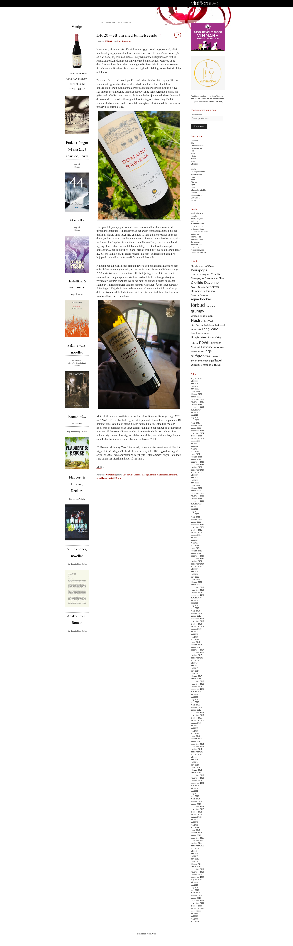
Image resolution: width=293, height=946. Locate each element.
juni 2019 (194, 603)
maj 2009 (194, 919)
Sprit (193, 187)
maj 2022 (194, 512)
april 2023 (195, 483)
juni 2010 (194, 885)
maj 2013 (194, 793)
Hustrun (198, 320)
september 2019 (197, 595)
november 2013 (197, 778)
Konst (193, 159)
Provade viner (196, 174)
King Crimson (197, 325)
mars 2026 (195, 391)
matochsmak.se (197, 224)
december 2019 (197, 587)
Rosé (193, 179)
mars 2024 (195, 454)
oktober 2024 (196, 436)
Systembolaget (206, 360)
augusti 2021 (196, 535)
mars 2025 (195, 423)
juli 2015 (194, 726)
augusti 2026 (196, 378)
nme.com (195, 247)
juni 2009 (194, 916)
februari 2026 (196, 394)
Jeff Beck (209, 321)
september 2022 (197, 501)
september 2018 (197, 626)
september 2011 (197, 846)
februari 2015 (196, 739)
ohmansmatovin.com (199, 232)
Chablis (215, 274)
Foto (193, 153)
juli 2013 (194, 788)
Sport (193, 185)
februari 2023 (196, 488)
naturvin (194, 343)
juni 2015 (194, 728)
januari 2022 (196, 522)
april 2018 (195, 639)
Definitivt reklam (197, 146)
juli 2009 (194, 914)
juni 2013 (194, 791)
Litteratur (194, 164)
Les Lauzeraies (200, 333)
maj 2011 (194, 856)
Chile (221, 278)
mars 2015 (195, 736)
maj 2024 (194, 449)
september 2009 (197, 908)
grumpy (197, 311)
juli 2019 (194, 600)
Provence (207, 347)
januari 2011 (196, 867)
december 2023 (197, 462)
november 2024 (197, 433)
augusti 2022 (196, 504)
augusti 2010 (196, 880)
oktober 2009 (196, 906)
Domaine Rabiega (141, 474)
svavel (216, 356)
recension (218, 347)
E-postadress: (197, 114)
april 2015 (195, 733)
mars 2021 (195, 548)
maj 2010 (194, 887)
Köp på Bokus (77, 294)
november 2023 (197, 465)
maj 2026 (194, 386)
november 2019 (197, 590)
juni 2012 (194, 822)
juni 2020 (194, 572)
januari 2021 (196, 553)
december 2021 (197, 525)
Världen (194, 193)
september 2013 (197, 783)
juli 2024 (194, 444)
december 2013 (197, 775)
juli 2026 (194, 381)
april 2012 (195, 827)
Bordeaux (209, 266)
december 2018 (197, 619)
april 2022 (195, 514)
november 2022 (197, 496)
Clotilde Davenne (205, 282)
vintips (216, 364)
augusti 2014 (196, 754)
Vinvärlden (111, 474)
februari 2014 (196, 770)
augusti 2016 (196, 692)
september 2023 (197, 470)
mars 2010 (195, 893)
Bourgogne (199, 270)
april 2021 (195, 545)
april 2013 (195, 796)
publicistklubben (197, 226)
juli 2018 (194, 632)
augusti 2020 (196, 566)
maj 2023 (194, 480)
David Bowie (198, 287)
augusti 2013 (196, 786)
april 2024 (195, 452)
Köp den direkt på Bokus (77, 432)
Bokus (77, 167)
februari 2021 (196, 551)
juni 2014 (194, 760)
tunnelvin (173, 474)
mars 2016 (195, 705)
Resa (193, 177)
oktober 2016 (196, 686)
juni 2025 (194, 415)
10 (178, 34)
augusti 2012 (196, 817)
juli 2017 (194, 663)
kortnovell (220, 325)
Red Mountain (197, 351)
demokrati (212, 287)
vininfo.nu (195, 234)
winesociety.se (197, 245)
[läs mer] (219, 101)
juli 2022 (194, 506)
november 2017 (197, 653)
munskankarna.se (198, 252)
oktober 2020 (196, 561)
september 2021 (197, 532)
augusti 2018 (196, 629)
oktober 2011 (196, 843)
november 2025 (197, 402)
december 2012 (197, 807)
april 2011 (195, 859)
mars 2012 (195, 830)
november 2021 (197, 527)
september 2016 (197, 689)
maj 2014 (194, 762)
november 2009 (197, 903)
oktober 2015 (196, 718)
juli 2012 (194, 820)
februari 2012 (196, 833)
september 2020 (197, 564)
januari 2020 (196, 585)
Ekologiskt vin (196, 148)
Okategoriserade (198, 172)
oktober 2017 (196, 655)
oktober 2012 (196, 812)
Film (192, 151)
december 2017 (197, 650)
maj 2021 (194, 543)
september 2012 (197, 814)
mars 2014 (195, 767)
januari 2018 (196, 647)
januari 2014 (196, 773)
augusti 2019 (196, 598)
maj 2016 (194, 700)
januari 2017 (196, 679)
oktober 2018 (196, 624)
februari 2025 (196, 425)
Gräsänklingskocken (202, 315)
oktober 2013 (196, 780)
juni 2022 (194, 509)
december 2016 (197, 681)
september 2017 (197, 658)
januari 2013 (196, 804)
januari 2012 (196, 835)
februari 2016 (196, 707)
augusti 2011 (196, 848)
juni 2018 (194, 634)
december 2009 (197, 901)
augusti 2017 (196, 660)
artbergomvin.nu (197, 229)
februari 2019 (196, 613)
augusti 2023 (196, 472)
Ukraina (195, 364)
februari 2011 (196, 864)
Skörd (208, 356)
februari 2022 (196, 519)
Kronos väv (196, 329)
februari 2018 (196, 645)
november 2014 (197, 747)
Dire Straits (128, 474)
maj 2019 (194, 606)
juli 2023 (194, 475)
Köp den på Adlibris (77, 499)
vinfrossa (206, 365)
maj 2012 (194, 825)
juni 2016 (194, 697)
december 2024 (197, 431)
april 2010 (195, 890)
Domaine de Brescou (203, 291)
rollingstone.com (197, 250)
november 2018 (197, 621)
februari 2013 (196, 801)
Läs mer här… (77, 360)
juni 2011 (194, 854)
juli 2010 (194, 882)
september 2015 (197, 720)
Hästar (194, 156)
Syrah (194, 360)
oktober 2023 (196, 467)
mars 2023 (195, 485)
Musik (99, 467)
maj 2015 (194, 731)
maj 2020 (194, 574)
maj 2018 (194, 637)
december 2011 (197, 838)
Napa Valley (214, 337)
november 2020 (197, 559)
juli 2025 (194, 412)
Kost (193, 161)
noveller (216, 342)
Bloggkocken (197, 266)
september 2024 (197, 438)
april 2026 (195, 389)
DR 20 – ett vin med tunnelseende (126, 35)
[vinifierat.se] (204, 3)
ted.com (194, 221)
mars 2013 (195, 799)
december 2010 (197, 869)
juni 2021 (194, 540)
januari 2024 (196, 459)
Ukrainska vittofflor (198, 190)
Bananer (194, 140)
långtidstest (199, 337)
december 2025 (197, 399)
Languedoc (210, 329)
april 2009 (195, 921)
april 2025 (195, 420)
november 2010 (197, 872)
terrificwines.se (197, 213)
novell (204, 342)
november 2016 (197, 684)
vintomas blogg (197, 239)
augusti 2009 (196, 911)
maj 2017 (194, 668)
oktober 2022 (196, 499)
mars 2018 (195, 642)
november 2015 (197, 715)
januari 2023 (196, 491)
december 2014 (197, 744)
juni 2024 (194, 446)
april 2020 (195, 577)
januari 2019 (196, 616)
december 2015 (197, 713)
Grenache (211, 306)
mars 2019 (195, 611)
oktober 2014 (196, 749)
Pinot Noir (196, 347)
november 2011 (197, 840)
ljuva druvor (196, 242)
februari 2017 (196, 676)
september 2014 (197, 752)
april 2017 (195, 671)
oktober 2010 (196, 874)
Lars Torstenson (124, 41)
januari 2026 (196, 397)
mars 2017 (195, 673)
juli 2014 (194, 757)
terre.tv (194, 216)
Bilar (192, 143)
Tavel (218, 360)
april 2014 (195, 765)
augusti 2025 (196, 410)
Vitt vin (193, 200)
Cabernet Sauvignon (200, 274)
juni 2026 (194, 384)
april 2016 (195, 702)
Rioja (208, 351)
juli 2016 (194, 694)
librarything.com (197, 218)
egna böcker (201, 299)
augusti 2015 (196, 723)
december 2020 (197, 556)
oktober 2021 (196, 530)
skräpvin (198, 356)
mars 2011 (195, 861)
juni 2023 (194, 478)
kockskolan (209, 325)
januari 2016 (196, 710)
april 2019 (195, 608)
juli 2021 (194, 538)
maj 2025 (194, 418)
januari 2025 (196, 428)
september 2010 (197, 877)
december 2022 (197, 493)
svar (118, 477)
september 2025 (197, 407)
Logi (192, 166)
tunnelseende (162, 474)
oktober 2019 (196, 592)
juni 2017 (194, 666)
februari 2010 (196, 895)
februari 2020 (196, 582)
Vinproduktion (196, 195)
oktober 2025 (196, 405)
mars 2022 (195, 517)
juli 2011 (194, 851)
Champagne (197, 278)
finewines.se (196, 237)
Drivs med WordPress (146, 933)
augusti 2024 (196, 441)
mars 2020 (195, 579)
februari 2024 (196, 457)
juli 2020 (194, 569)
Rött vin (194, 182)
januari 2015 (196, 741)
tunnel (153, 474)
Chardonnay (211, 278)
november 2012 (197, 809)
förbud (198, 305)
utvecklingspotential (105, 477)
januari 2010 (196, 898)
